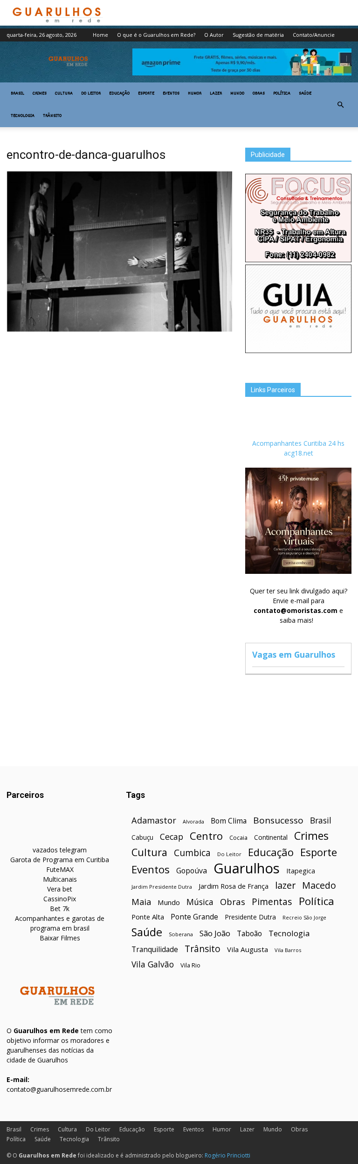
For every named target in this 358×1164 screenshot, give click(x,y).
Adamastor (153, 820)
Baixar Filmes (60, 937)
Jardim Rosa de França (233, 886)
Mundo (237, 93)
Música (199, 902)
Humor (194, 93)
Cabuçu (142, 837)
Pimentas (272, 901)
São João (215, 933)
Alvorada (193, 821)
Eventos (171, 93)
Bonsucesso (278, 820)
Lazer (216, 93)
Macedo (319, 885)
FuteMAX (60, 869)
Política (281, 93)
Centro (206, 836)
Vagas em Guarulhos (293, 654)
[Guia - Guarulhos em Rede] (298, 350)
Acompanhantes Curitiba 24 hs (298, 443)
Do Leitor (91, 93)
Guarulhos (246, 868)
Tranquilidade (154, 949)
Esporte (146, 93)
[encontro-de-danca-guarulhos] (119, 330)
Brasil (17, 93)
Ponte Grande (194, 917)
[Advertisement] (119, 405)
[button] (340, 105)
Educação (119, 93)
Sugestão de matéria (258, 34)
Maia (141, 901)
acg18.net (298, 453)
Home (100, 34)
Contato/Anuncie (314, 34)
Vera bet (59, 889)
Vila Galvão (152, 964)
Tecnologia (22, 116)
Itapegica (300, 870)
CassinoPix (59, 898)
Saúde (305, 93)
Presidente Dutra (250, 916)
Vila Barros (288, 949)
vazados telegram (60, 849)
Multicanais (60, 879)
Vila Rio (190, 965)
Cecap (171, 837)
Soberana (181, 934)
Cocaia (238, 838)
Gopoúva (191, 871)
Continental (271, 837)
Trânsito (52, 116)
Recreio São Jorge (304, 917)
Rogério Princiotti (227, 1155)
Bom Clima (229, 821)
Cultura (64, 93)
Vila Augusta (247, 949)
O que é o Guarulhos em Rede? (156, 34)
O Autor (214, 34)
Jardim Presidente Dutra (161, 886)
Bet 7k (59, 908)
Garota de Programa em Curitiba (59, 859)
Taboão (249, 934)
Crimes (40, 93)
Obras (259, 93)
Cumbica (192, 853)
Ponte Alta (147, 916)
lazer (285, 885)
